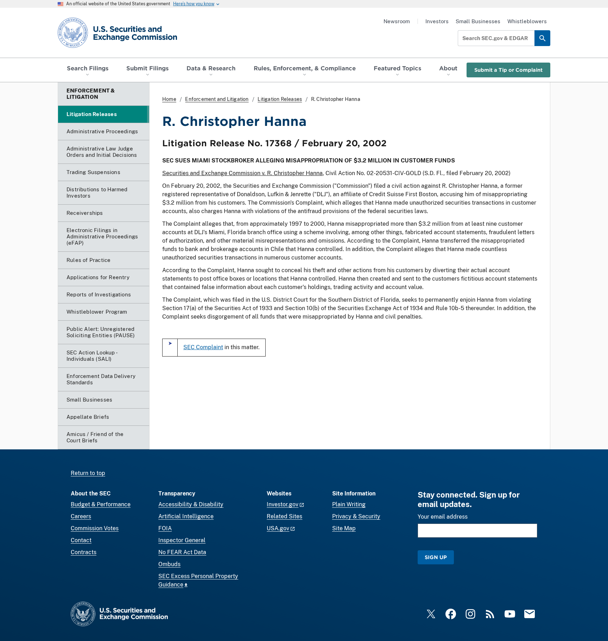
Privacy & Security (356, 516)
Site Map (344, 528)
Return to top (88, 473)
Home (169, 99)
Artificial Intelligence (186, 516)
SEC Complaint (203, 347)
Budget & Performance (101, 504)
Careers (81, 516)
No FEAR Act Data (182, 552)
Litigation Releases (280, 99)
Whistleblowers (527, 21)
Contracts (83, 552)
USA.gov (278, 528)
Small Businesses (478, 21)
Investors (437, 21)
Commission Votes (95, 528)
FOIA (165, 528)
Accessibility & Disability (190, 504)
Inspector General (181, 540)
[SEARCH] (542, 38)
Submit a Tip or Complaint (508, 70)
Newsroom (397, 21)
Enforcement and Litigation (216, 99)
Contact (81, 540)
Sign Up (436, 557)
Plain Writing (349, 504)
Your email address (443, 516)
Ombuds (169, 564)
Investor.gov (282, 504)
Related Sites (284, 516)
